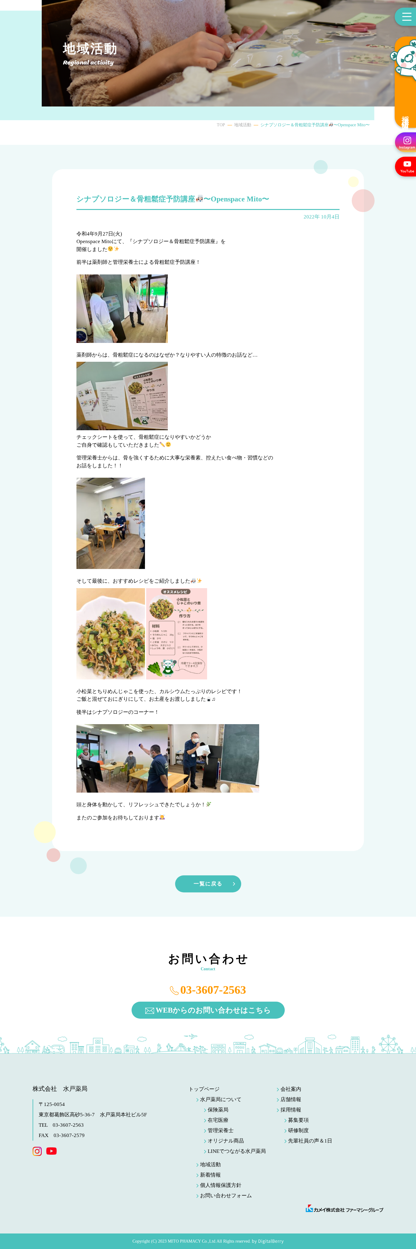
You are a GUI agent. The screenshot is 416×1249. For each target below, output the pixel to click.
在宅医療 (218, 1120)
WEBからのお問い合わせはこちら (213, 1010)
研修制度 (298, 1130)
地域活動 (242, 125)
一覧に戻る (208, 884)
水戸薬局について (220, 1099)
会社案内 (290, 1089)
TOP (221, 125)
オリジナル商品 (226, 1141)
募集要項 (298, 1120)
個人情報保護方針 (220, 1185)
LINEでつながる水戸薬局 (237, 1151)
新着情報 (210, 1175)
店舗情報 (290, 1099)
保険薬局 (218, 1110)
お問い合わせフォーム (226, 1195)
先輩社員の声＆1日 (310, 1141)
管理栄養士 (221, 1130)
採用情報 (405, 115)
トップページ (204, 1089)
